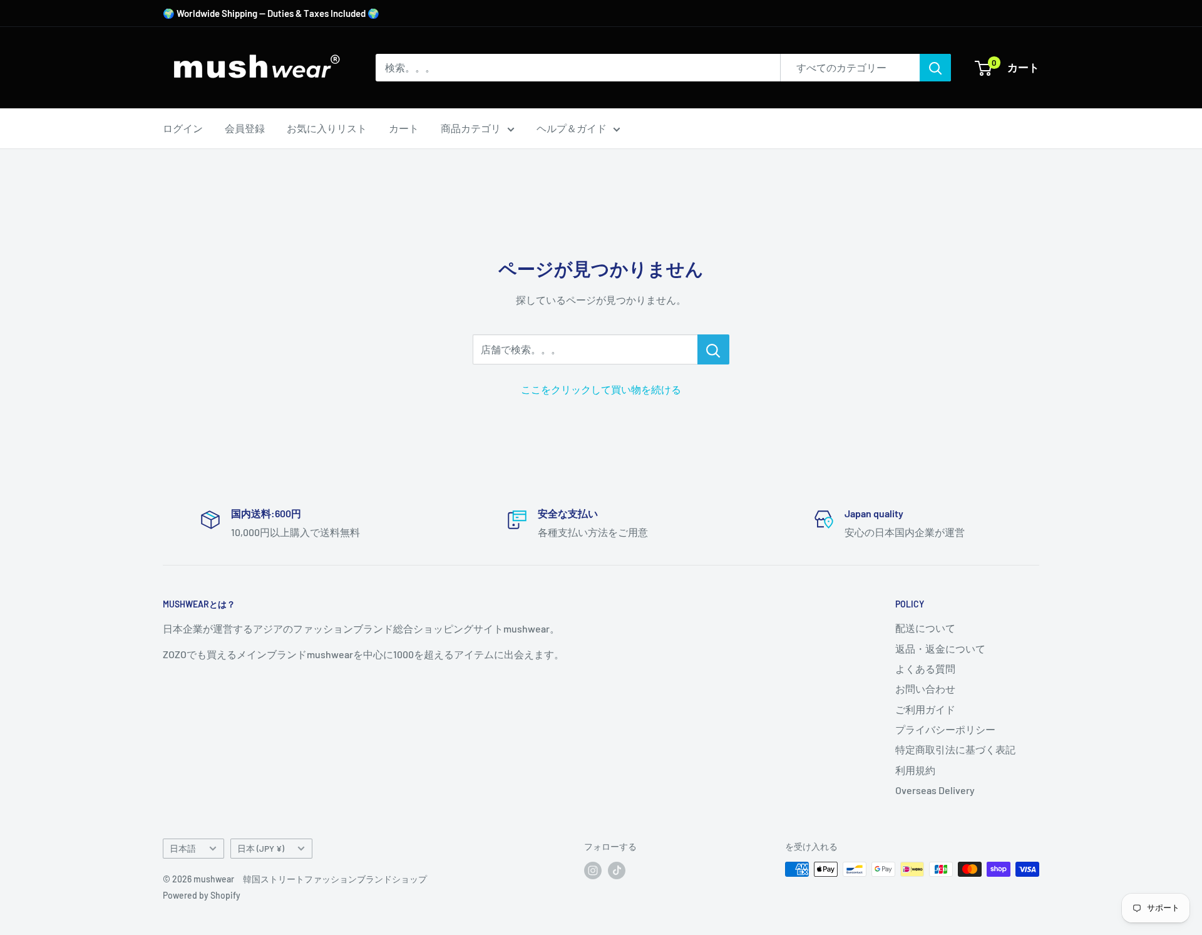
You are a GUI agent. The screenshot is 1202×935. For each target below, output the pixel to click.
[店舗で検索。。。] (713, 349)
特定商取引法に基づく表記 (955, 749)
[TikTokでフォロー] (616, 870)
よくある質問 (925, 668)
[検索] (935, 67)
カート (404, 128)
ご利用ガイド (925, 709)
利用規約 (915, 770)
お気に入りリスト (327, 128)
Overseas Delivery (935, 790)
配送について (925, 628)
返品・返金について (940, 648)
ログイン (183, 128)
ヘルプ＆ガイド (572, 128)
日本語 (183, 848)
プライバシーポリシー (945, 729)
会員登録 (245, 128)
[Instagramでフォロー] (593, 870)
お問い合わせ (925, 689)
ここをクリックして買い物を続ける (601, 389)
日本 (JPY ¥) (260, 848)
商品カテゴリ (471, 128)
